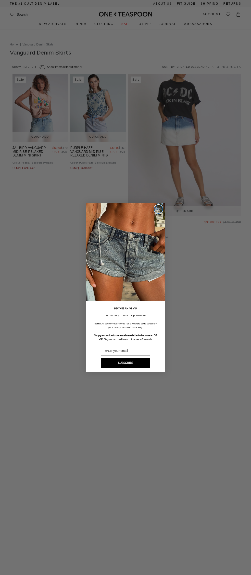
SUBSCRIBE (125, 363)
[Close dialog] (158, 209)
